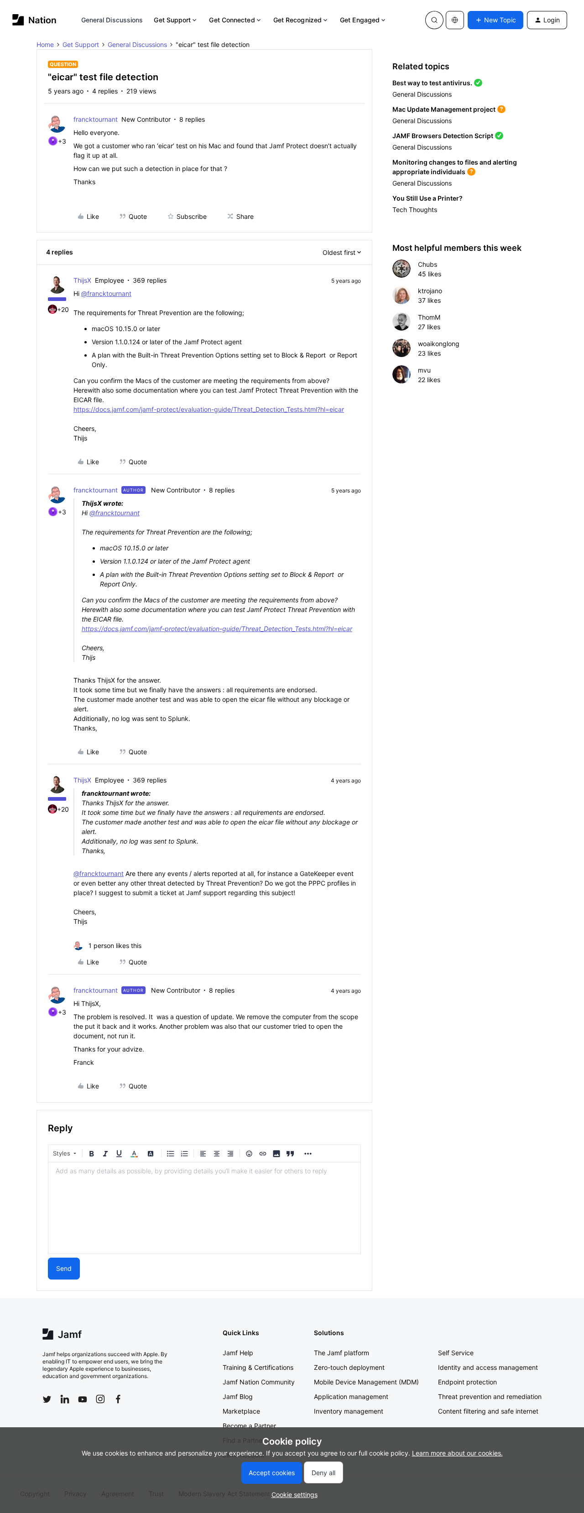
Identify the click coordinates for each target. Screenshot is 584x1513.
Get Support (172, 20)
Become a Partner (249, 1426)
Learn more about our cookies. (457, 1453)
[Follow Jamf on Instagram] (100, 1399)
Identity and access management (488, 1367)
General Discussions (112, 20)
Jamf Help (238, 1353)
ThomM (429, 317)
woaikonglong (438, 343)
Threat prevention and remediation (490, 1396)
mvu (424, 370)
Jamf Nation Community (259, 1382)
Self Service (456, 1353)
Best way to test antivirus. (432, 83)
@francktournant (106, 293)
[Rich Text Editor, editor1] (204, 1208)
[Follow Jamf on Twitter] (47, 1399)
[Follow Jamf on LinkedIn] (64, 1399)
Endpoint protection (467, 1382)
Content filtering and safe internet (488, 1411)
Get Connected (232, 20)
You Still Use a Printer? (427, 198)
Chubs (427, 264)
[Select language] (455, 20)
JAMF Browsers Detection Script (442, 136)
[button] (495, 20)
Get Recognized (297, 20)
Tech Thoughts (414, 209)
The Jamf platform (341, 1353)
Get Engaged (360, 20)
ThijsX (82, 280)
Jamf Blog (238, 1396)
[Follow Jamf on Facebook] (118, 1399)
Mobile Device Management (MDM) (366, 1382)
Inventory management (348, 1411)
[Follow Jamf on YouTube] (82, 1399)
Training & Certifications (258, 1367)
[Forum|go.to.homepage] (34, 20)
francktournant (95, 119)
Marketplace (241, 1411)
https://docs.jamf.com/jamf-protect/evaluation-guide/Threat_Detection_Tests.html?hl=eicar (208, 409)
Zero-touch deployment (349, 1367)
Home (45, 44)
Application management (351, 1396)
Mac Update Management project (443, 109)
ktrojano (430, 291)
